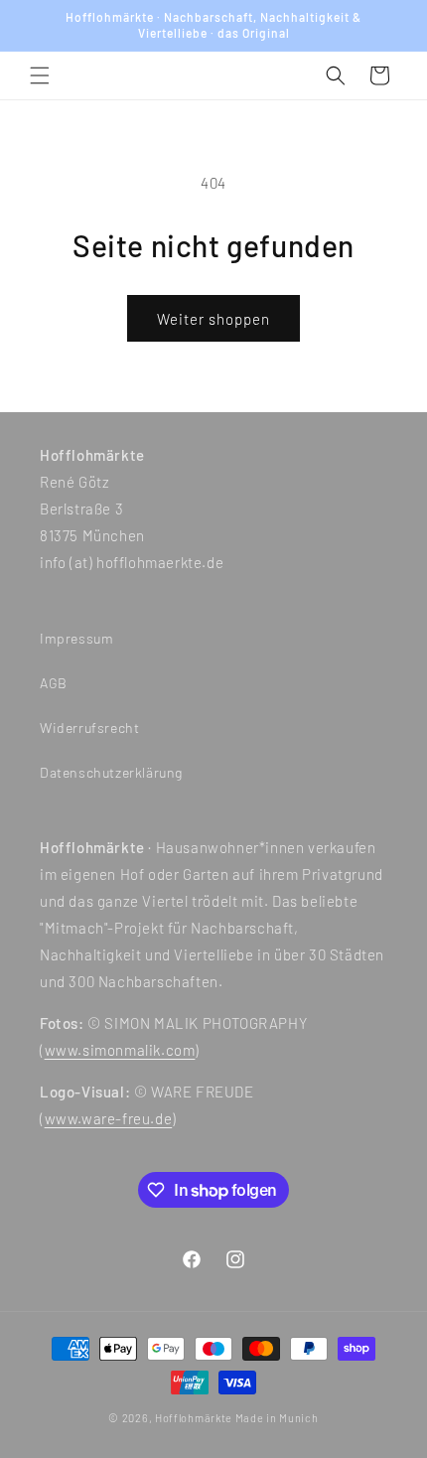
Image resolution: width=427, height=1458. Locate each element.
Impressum (76, 638)
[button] (40, 75)
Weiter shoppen (213, 319)
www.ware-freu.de (109, 1118)
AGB (54, 682)
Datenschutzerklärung (111, 772)
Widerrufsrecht (89, 727)
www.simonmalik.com (120, 1050)
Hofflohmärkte (193, 1417)
